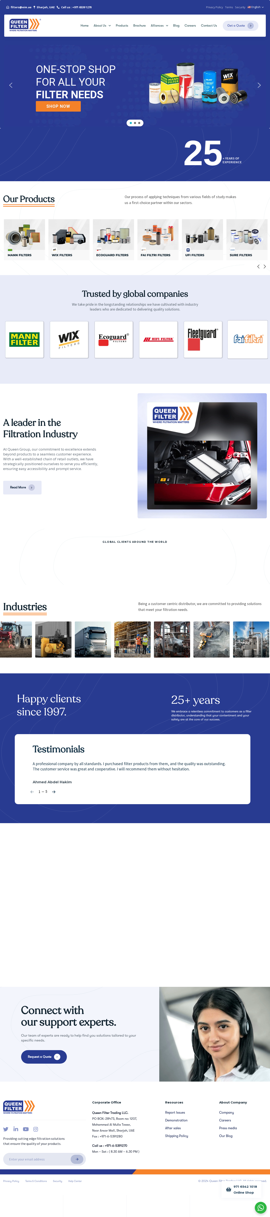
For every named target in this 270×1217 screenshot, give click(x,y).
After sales (173, 1128)
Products (122, 25)
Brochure (139, 25)
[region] (135, 85)
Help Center (75, 1181)
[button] (255, 7)
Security (57, 1181)
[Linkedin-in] (15, 1129)
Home (85, 25)
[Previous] (258, 267)
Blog (176, 25)
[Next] (265, 267)
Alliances (157, 25)
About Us (100, 25)
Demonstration (176, 1120)
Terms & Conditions (36, 1181)
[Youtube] (25, 1129)
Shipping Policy (176, 1136)
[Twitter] (5, 1129)
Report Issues (175, 1112)
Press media (228, 1128)
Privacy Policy (11, 1181)
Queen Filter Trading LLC (28, 880)
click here (189, 860)
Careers (190, 25)
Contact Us (209, 25)
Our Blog (225, 1136)
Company (226, 1112)
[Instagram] (35, 1129)
